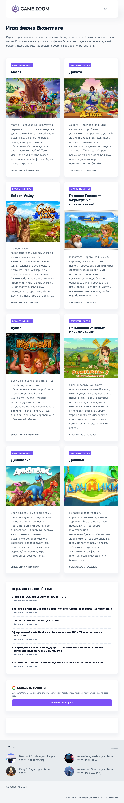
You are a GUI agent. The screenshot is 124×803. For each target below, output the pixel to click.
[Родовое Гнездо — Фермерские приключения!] (91, 230)
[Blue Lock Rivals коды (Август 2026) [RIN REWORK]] (11, 758)
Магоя (16, 72)
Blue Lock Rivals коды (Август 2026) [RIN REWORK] (37, 758)
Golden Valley (22, 196)
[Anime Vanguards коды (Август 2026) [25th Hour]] (69, 758)
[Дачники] (91, 486)
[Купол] (33, 353)
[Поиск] (105, 9)
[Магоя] (33, 98)
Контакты (112, 797)
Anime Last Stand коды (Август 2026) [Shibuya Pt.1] (96, 771)
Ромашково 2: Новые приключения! (87, 330)
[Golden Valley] (33, 221)
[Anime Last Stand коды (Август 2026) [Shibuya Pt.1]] (69, 771)
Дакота (75, 72)
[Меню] (111, 8)
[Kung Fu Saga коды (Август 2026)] (11, 771)
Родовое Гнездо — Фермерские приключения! (85, 200)
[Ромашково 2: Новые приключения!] (91, 358)
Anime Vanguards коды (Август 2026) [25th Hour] (96, 758)
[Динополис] (33, 486)
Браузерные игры (21, 65)
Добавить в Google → (62, 702)
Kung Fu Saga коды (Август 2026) (35, 771)
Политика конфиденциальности (83, 797)
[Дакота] (91, 98)
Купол (16, 328)
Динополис (20, 460)
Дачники (76, 460)
